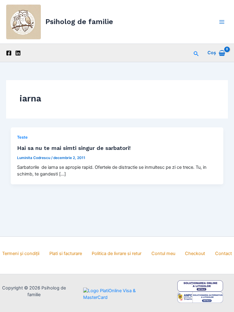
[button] (196, 52)
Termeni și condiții (20, 253)
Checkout (195, 253)
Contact (223, 253)
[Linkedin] (18, 53)
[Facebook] (9, 53)
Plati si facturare (65, 253)
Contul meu (163, 253)
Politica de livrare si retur (116, 253)
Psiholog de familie (79, 21)
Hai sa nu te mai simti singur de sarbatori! (74, 148)
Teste (22, 137)
